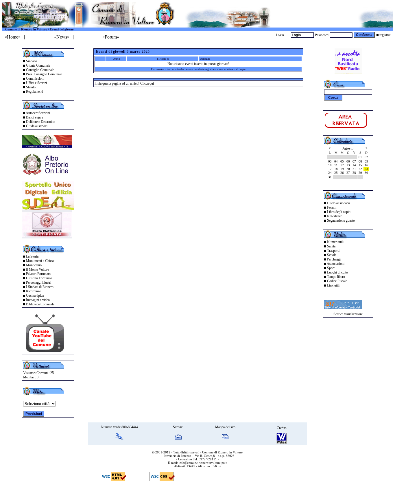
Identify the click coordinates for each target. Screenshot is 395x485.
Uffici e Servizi (36, 83)
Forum (331, 207)
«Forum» (110, 36)
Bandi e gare (34, 117)
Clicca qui (147, 83)
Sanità (331, 246)
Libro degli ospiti (338, 212)
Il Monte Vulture (37, 269)
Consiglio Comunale (40, 70)
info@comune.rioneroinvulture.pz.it (203, 462)
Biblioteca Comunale (40, 304)
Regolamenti (34, 92)
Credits (282, 428)
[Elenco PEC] (47, 236)
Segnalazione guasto (341, 220)
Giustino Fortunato (39, 278)
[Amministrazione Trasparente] (47, 146)
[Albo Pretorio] (47, 174)
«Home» (13, 36)
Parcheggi (334, 259)
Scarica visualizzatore (348, 314)
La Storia (32, 256)
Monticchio (34, 265)
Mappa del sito (225, 427)
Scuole (331, 255)
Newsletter (334, 216)
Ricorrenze (33, 291)
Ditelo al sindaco (338, 203)
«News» (61, 36)
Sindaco (31, 61)
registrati (385, 35)
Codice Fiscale (337, 281)
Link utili (333, 285)
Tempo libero (336, 277)
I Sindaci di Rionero (39, 287)
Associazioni (335, 264)
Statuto (31, 87)
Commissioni (35, 78)
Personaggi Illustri (38, 282)
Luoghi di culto (337, 272)
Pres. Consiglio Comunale (44, 74)
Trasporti (333, 251)
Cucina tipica (35, 295)
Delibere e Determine (40, 122)
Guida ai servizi (36, 126)
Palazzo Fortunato (38, 274)
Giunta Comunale (38, 65)
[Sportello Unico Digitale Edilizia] (48, 208)
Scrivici (178, 427)
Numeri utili (335, 242)
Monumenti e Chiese (40, 261)
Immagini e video (38, 300)
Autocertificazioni (38, 113)
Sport (331, 268)
